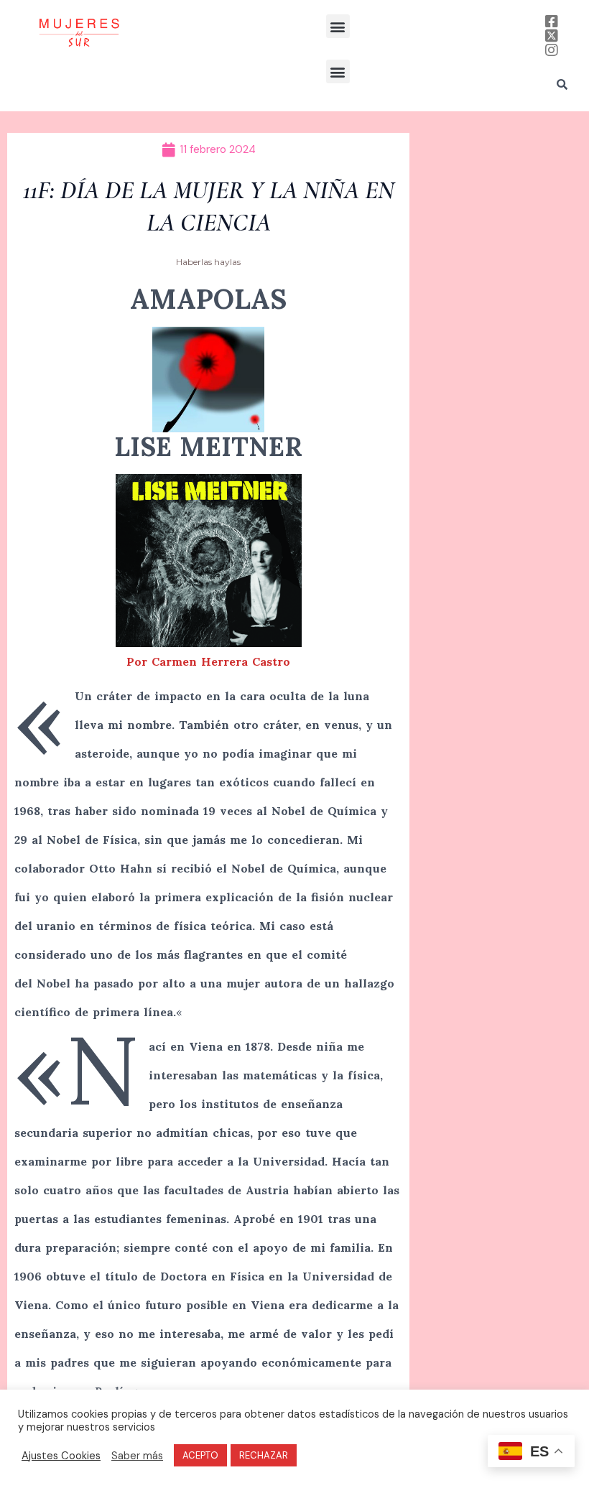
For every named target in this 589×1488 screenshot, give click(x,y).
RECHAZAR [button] (263, 1455)
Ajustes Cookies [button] (61, 1455)
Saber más (137, 1455)
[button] (338, 26)
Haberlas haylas (208, 261)
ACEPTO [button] (200, 1455)
